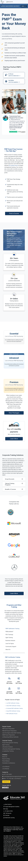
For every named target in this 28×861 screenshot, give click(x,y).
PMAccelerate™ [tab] (10, 631)
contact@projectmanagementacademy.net (15, 776)
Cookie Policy (15, 829)
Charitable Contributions (8, 763)
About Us (4, 756)
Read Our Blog (6, 759)
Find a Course (14, 213)
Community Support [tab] (11, 646)
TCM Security (8, 813)
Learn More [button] (14, 439)
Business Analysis (8, 747)
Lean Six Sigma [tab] (10, 643)
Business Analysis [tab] (10, 640)
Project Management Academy (12, 806)
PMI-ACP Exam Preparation (9, 730)
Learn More (14, 593)
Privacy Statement (7, 829)
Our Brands (6, 768)
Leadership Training (8, 751)
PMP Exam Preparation (8, 728)
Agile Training (5, 744)
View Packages (14, 413)
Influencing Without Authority (10, 737)
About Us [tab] (8, 649)
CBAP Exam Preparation (8, 735)
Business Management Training (11, 749)
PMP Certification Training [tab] (12, 628)
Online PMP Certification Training (13, 705)
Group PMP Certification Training (13, 711)
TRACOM (7, 815)
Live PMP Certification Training (12, 703)
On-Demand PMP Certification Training (14, 708)
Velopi (6, 809)
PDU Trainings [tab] (9, 634)
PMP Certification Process (11, 713)
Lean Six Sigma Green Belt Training (11, 733)
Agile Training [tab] (9, 637)
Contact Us (6, 781)
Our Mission (6, 766)
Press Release (6, 761)
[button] (14, 479)
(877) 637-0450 (8, 774)
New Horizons (8, 804)
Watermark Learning (10, 817)
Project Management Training (10, 742)
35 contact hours (13, 165)
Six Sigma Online (9, 811)
